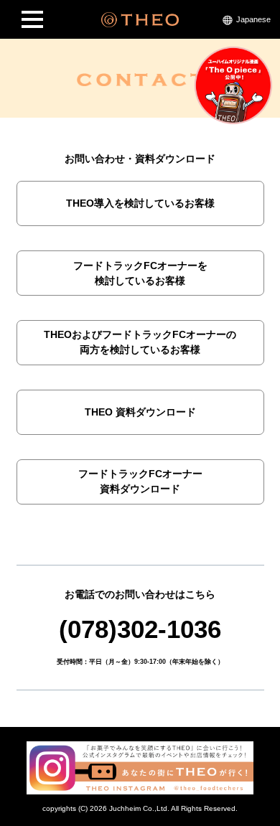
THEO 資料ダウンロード (140, 412)
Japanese (253, 19)
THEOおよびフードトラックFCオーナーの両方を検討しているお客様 (140, 342)
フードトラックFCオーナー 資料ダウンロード (140, 481)
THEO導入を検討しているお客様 (140, 203)
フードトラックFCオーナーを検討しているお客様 (140, 273)
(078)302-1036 (140, 629)
